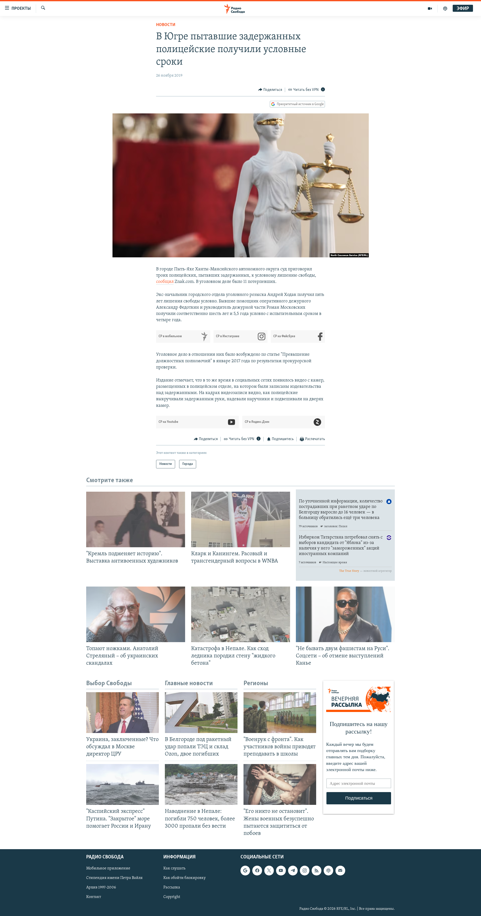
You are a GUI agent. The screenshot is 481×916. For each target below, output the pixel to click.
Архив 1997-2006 (101, 887)
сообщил (165, 282)
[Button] (270, 90)
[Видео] (430, 8)
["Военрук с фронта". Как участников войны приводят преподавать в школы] (280, 712)
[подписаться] (340, 870)
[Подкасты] (328, 870)
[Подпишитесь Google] (245, 870)
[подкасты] (445, 8)
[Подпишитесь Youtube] (281, 870)
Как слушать (174, 868)
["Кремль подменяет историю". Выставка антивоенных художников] (135, 519)
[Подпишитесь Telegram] (293, 870)
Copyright (171, 897)
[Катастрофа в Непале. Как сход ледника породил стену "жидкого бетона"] (240, 614)
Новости (165, 25)
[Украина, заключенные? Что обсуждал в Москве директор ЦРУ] (122, 712)
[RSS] (316, 870)
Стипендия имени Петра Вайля (114, 878)
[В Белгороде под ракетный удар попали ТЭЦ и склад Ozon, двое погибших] (201, 712)
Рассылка (171, 887)
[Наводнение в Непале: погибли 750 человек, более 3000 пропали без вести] (201, 784)
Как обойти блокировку (184, 878)
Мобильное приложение (108, 868)
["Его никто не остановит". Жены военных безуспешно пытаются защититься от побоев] (280, 784)
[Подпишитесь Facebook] (257, 870)
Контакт (93, 897)
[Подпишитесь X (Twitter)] (269, 870)
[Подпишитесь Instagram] (304, 870)
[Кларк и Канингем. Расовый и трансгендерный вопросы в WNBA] (240, 519)
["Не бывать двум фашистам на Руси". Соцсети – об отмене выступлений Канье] (345, 614)
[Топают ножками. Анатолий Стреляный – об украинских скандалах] (135, 614)
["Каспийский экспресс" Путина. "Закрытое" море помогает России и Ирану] (122, 784)
